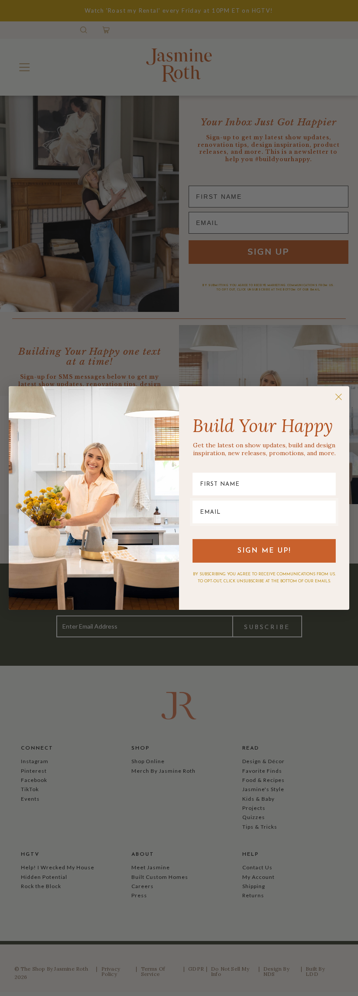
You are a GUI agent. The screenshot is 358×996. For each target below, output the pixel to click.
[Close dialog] (338, 397)
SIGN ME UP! (264, 550)
